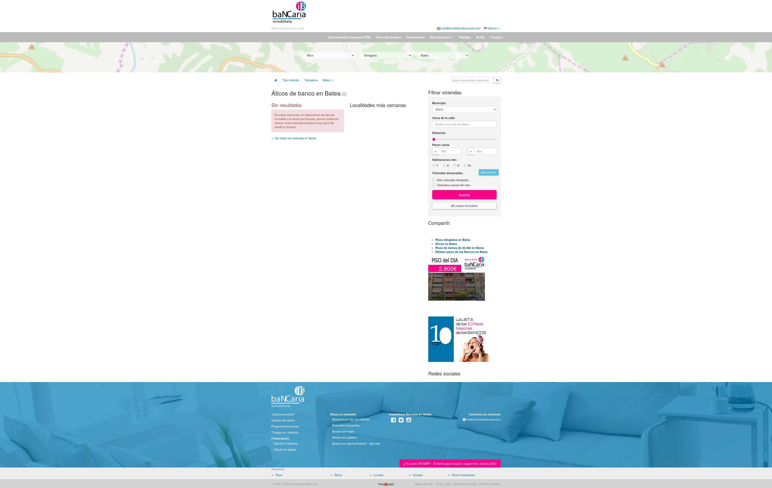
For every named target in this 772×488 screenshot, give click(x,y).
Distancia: (439, 133)
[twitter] (401, 421)
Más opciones (488, 172)
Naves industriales (463, 475)
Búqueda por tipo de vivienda (351, 419)
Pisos (278, 475)
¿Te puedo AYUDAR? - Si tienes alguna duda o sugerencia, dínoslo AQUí (450, 463)
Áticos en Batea (446, 244)
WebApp (465, 37)
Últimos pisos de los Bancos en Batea (461, 252)
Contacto (496, 37)
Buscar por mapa (343, 431)
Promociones (416, 37)
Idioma (492, 28)
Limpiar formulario (466, 206)
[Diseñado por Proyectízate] (386, 484)
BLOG (480, 37)
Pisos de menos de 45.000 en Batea (459, 248)
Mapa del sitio (424, 484)
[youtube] (408, 421)
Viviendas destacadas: (447, 173)
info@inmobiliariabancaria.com (461, 28)
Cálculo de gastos (284, 449)
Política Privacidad (464, 484)
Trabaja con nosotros (284, 432)
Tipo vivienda (290, 80)
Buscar (464, 194)
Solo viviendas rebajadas (453, 180)
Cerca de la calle (443, 118)
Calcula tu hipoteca (285, 443)
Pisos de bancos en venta (287, 28)
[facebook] (393, 421)
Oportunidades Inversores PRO (349, 37)
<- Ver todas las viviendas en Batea (293, 138)
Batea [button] (327, 80)
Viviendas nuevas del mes (453, 185)
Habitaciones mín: (444, 160)
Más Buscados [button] (440, 37)
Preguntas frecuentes (285, 426)
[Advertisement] (403, 12)
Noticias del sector (283, 420)
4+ (469, 165)
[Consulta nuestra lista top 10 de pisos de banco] (464, 341)
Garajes (418, 475)
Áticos (338, 475)
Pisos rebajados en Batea (452, 240)
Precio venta (440, 145)
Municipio (439, 103)
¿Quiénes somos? (283, 414)
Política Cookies (489, 484)
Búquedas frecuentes (345, 425)
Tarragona (311, 80)
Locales (378, 475)
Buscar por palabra (344, 437)
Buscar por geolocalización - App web (356, 443)
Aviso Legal (443, 484)
